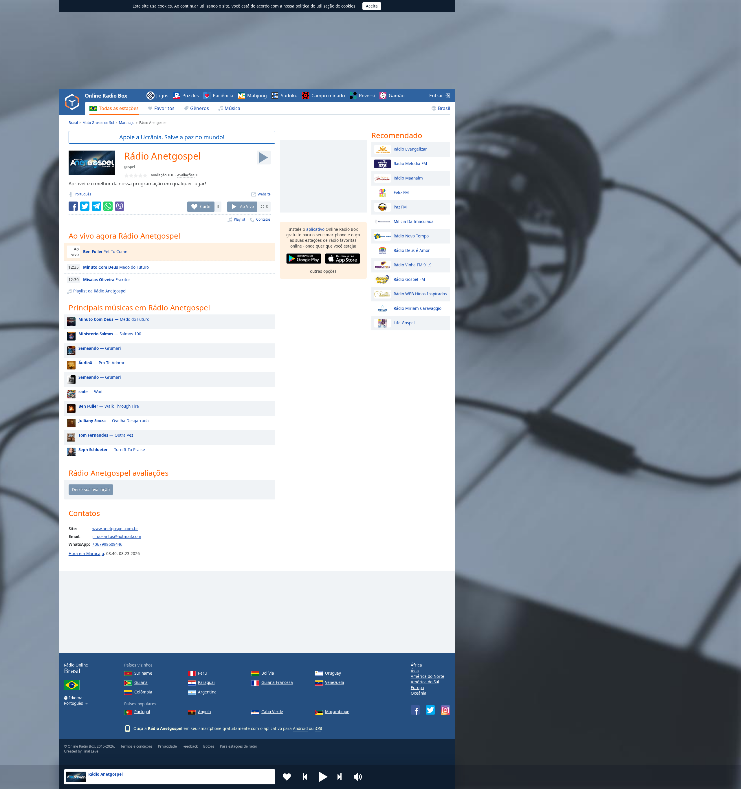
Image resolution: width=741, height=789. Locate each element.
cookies (165, 6)
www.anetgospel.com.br (115, 528)
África (416, 665)
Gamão (397, 95)
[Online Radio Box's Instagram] (445, 710)
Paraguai (206, 682)
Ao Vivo (247, 206)
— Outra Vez (105, 435)
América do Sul (425, 681)
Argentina (207, 692)
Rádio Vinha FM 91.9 (413, 264)
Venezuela (334, 682)
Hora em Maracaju (86, 553)
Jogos (162, 95)
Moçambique (337, 711)
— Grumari (99, 348)
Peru (202, 673)
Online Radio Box (106, 95)
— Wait (90, 391)
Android (300, 728)
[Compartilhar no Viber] (119, 206)
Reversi (367, 95)
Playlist (239, 219)
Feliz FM (401, 192)
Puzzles (190, 95)
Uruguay (333, 673)
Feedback (190, 746)
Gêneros (199, 108)
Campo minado (328, 95)
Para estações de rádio (238, 746)
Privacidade (167, 746)
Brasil (444, 108)
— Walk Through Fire (108, 406)
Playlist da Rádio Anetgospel (99, 291)
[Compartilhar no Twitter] (84, 206)
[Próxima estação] (342, 777)
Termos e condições (136, 746)
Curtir (205, 206)
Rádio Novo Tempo (411, 235)
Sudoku (289, 95)
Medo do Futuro (116, 267)
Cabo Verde (272, 711)
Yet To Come (105, 251)
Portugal (142, 711)
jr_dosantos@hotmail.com (116, 536)
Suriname (143, 673)
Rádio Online (76, 668)
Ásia (415, 670)
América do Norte (427, 676)
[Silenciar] (360, 777)
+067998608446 (107, 544)
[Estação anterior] (305, 777)
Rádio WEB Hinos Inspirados (420, 293)
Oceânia (418, 693)
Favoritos (164, 108)
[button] (323, 777)
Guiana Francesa (277, 682)
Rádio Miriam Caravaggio (417, 308)
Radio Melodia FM (410, 163)
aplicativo (315, 229)
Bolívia (267, 673)
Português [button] (73, 703)
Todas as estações (119, 108)
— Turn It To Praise (111, 449)
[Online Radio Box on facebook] (415, 710)
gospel (129, 166)
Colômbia (143, 692)
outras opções (323, 271)
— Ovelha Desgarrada (113, 420)
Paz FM (400, 206)
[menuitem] (114, 108)
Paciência (223, 95)
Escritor (106, 279)
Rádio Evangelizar (410, 148)
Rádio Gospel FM (409, 279)
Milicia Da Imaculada (414, 221)
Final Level (90, 751)
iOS (318, 728)
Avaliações (186, 175)
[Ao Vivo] (264, 157)
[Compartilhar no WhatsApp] (108, 206)
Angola (204, 711)
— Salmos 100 (109, 333)
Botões (208, 746)
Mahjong (257, 95)
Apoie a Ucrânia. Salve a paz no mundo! (171, 137)
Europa (417, 687)
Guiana (141, 682)
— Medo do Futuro (113, 319)
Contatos (263, 219)
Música (232, 108)
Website (264, 194)
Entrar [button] (436, 95)
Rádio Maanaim (408, 177)
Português (83, 194)
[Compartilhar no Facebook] (73, 206)
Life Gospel (404, 322)
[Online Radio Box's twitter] (430, 710)
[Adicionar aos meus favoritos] (287, 777)
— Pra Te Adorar (101, 362)
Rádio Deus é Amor (412, 250)
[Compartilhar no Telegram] (96, 206)
